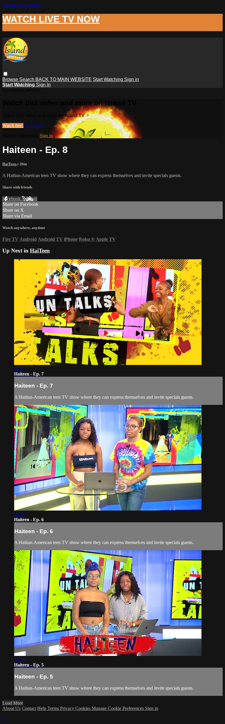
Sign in (131, 79)
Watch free (12, 125)
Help (42, 708)
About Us (11, 708)
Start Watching (108, 79)
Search (27, 79)
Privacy (67, 708)
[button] (5, 74)
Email (31, 198)
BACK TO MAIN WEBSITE (63, 79)
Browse (10, 79)
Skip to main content (21, 4)
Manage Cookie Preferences (118, 708)
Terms (53, 708)
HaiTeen (9, 164)
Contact (29, 708)
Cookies (83, 708)
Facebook (12, 198)
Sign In (43, 84)
